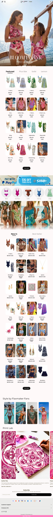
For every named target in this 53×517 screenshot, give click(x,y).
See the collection (6, 486)
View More (26, 168)
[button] (2, 2)
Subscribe (34, 494)
